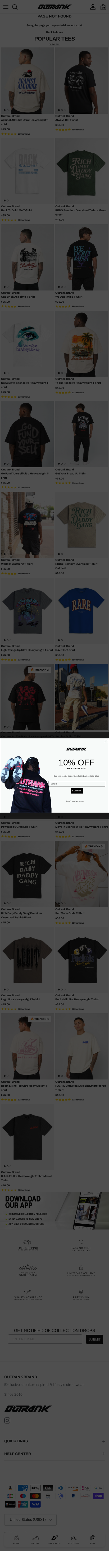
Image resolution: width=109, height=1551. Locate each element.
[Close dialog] (106, 741)
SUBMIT (76, 791)
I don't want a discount (75, 801)
